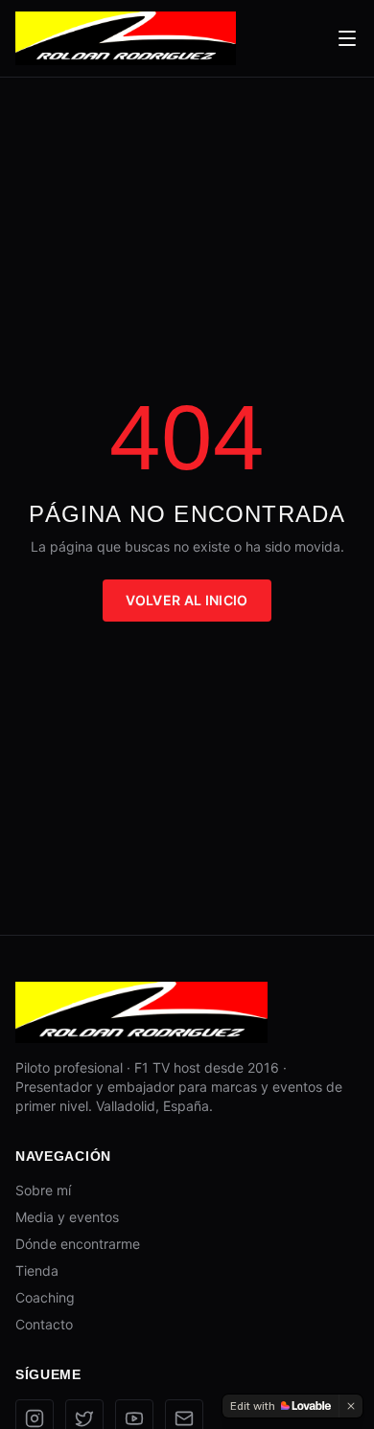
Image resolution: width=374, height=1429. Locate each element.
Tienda (36, 1270)
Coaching (45, 1297)
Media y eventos (67, 1217)
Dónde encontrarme (77, 1244)
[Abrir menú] (347, 38)
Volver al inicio (187, 600)
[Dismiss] (350, 1406)
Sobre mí (43, 1190)
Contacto (44, 1324)
